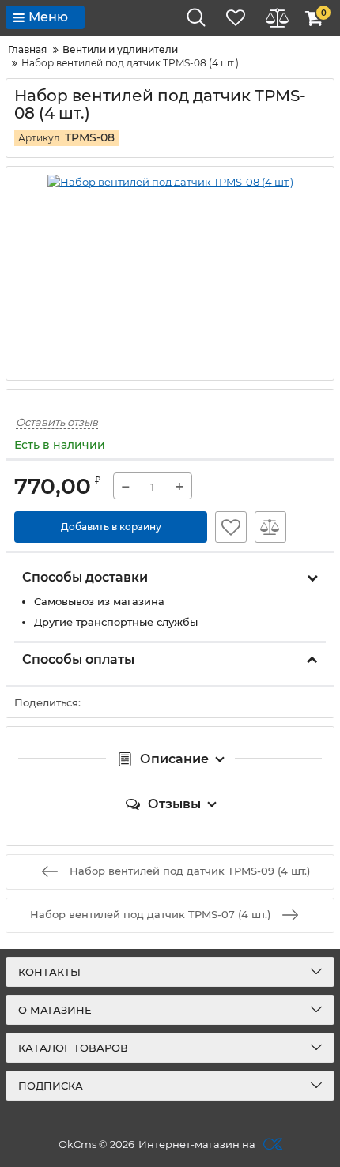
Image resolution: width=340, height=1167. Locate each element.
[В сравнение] (270, 527)
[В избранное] (231, 527)
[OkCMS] (270, 1144)
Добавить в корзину (111, 527)
